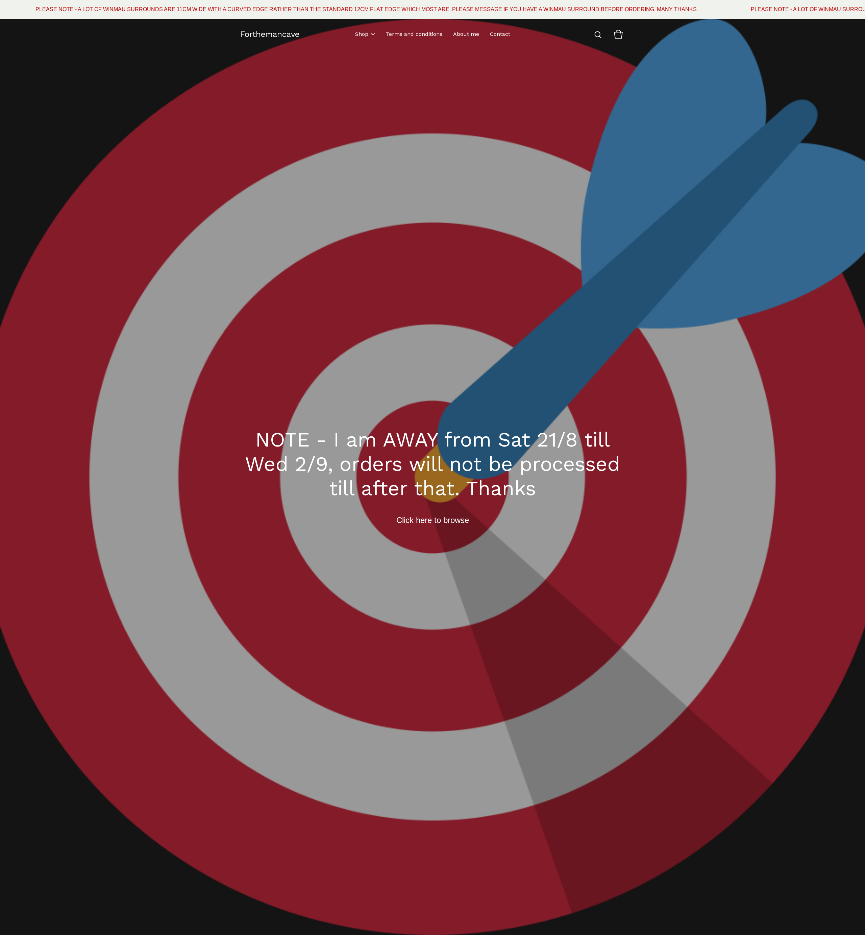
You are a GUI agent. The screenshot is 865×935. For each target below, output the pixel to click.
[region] (432, 9)
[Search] (598, 34)
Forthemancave (269, 34)
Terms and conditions (414, 34)
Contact (500, 34)
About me (466, 34)
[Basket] (618, 34)
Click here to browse (432, 520)
